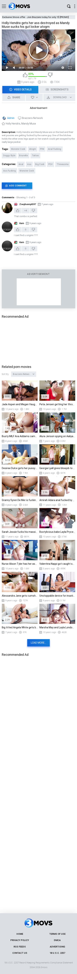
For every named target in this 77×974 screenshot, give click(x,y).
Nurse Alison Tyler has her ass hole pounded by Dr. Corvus (20, 563)
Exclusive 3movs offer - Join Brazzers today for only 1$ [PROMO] (35, 17)
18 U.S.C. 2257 (57, 953)
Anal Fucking (54, 149)
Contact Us (19, 953)
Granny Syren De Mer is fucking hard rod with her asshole (20, 500)
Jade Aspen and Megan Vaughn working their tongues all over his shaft (20, 404)
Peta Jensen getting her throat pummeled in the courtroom (57, 404)
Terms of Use (57, 934)
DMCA (57, 940)
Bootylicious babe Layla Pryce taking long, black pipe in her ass (57, 531)
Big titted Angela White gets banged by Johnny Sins (20, 627)
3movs (44, 967)
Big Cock (39, 164)
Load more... (38, 642)
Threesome (62, 164)
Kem (21, 223)
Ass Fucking (9, 171)
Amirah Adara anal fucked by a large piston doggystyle (57, 500)
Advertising (57, 946)
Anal (21, 164)
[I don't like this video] (50, 76)
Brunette (23, 155)
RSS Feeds (20, 946)
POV (50, 164)
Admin (11, 118)
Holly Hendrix (13, 123)
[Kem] (7, 227)
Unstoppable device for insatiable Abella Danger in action (57, 595)
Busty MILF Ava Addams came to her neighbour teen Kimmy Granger (20, 436)
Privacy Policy (19, 940)
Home (19, 934)
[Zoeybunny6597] (7, 208)
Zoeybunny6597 (27, 204)
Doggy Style (9, 155)
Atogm (32, 149)
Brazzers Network (32, 118)
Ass (29, 164)
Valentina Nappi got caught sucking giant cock (57, 563)
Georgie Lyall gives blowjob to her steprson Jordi (57, 468)
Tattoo (35, 155)
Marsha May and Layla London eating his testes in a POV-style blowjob (57, 627)
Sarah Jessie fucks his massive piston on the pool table (20, 531)
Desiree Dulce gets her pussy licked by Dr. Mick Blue (20, 468)
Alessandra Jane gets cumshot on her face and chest (20, 595)
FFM (42, 149)
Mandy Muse (28, 123)
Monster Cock (18, 149)
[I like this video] (25, 76)
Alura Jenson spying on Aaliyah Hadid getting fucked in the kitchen (57, 436)
